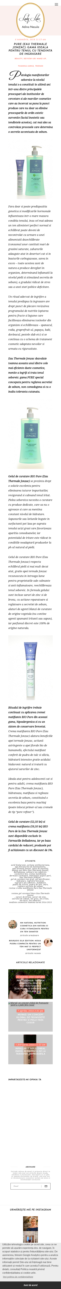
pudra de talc (35, 885)
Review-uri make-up (35, 59)
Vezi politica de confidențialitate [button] (18, 1276)
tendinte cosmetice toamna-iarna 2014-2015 (30, 902)
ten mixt (24, 900)
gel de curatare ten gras (22, 879)
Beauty (19, 59)
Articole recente (33, 953)
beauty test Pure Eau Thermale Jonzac (30, 870)
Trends (39, 66)
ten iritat (44, 899)
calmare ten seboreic (36, 872)
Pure (45, 885)
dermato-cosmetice (19, 876)
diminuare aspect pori (40, 876)
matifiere (41, 883)
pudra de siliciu (20, 885)
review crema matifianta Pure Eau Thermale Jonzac (30, 889)
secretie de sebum (20, 899)
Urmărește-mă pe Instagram (30, 1210)
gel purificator (42, 879)
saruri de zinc (39, 897)
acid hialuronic (18, 865)
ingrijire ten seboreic (25, 883)
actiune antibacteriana (38, 865)
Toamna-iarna (26, 66)
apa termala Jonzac (21, 869)
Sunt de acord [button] (30, 1285)
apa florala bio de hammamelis (30, 867)
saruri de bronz (23, 897)
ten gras (34, 899)
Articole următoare (29, 935)
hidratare (21, 881)
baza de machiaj (40, 869)
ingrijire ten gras (35, 881)
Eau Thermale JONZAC (30, 877)
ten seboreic (35, 900)
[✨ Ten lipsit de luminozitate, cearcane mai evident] (30, 1223)
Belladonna (19, 872)
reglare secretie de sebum (30, 886)
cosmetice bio (21, 874)
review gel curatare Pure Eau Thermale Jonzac (31, 894)
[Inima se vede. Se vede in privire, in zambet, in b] (30, 1238)
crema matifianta (37, 874)
